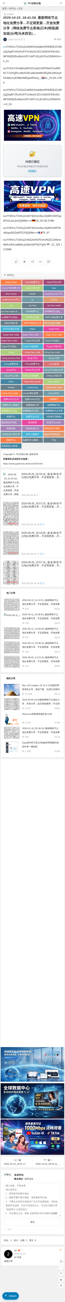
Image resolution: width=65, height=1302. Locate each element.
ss (4, 46)
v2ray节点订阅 (11, 375)
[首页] (61, 1261)
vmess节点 (53, 393)
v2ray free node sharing (54, 352)
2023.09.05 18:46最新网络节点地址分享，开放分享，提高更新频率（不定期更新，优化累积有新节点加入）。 (41, 703)
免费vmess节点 (32, 399)
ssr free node (54, 305)
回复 (19, 1257)
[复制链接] (40, 261)
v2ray (11, 352)
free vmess (11, 294)
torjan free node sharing (33, 334)
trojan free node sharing (11, 340)
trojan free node (54, 334)
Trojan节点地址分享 (11, 346)
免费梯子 (54, 399)
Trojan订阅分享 (54, 346)
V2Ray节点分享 (32, 370)
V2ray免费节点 (32, 364)
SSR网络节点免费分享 (54, 311)
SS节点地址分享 (11, 329)
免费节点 (11, 416)
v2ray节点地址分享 (53, 370)
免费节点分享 (32, 416)
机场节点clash (54, 422)
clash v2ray (11, 282)
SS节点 (12, 8)
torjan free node (11, 334)
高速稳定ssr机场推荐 (11, 446)
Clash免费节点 (32, 282)
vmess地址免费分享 (32, 393)
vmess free (32, 387)
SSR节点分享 (32, 317)
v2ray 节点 (32, 358)
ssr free (32, 305)
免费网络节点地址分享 (11, 411)
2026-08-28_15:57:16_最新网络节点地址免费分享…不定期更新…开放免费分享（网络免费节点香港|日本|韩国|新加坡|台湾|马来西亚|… (41, 564)
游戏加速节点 (32, 428)
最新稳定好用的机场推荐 (11, 422)
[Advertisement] (32, 900)
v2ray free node (32, 352)
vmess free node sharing (11, 393)
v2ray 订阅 (54, 358)
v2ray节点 (11, 370)
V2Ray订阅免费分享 (33, 375)
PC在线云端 (34, 3)
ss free (53, 299)
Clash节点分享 (54, 282)
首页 (4, 8)
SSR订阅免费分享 (54, 317)
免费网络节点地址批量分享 (33, 411)
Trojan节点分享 (32, 340)
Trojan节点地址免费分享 (54, 340)
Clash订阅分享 (32, 288)
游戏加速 (11, 428)
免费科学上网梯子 (11, 405)
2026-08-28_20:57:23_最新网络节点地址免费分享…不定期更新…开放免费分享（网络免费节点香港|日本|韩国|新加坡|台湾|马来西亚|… (41, 505)
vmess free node (54, 387)
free (54, 288)
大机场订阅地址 (54, 416)
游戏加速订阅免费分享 (54, 428)
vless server (54, 381)
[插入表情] (56, 1213)
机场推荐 (32, 422)
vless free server (32, 381)
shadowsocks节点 (11, 299)
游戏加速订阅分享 (11, 434)
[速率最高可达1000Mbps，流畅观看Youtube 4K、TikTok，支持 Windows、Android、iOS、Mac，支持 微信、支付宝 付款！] (32, 125)
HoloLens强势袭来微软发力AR (37, 714)
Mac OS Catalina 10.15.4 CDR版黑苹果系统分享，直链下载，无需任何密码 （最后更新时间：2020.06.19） (41, 689)
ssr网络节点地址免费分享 (11, 317)
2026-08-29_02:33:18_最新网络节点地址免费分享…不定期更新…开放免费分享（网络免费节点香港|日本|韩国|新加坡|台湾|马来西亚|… (41, 476)
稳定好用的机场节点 (54, 434)
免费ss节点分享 (11, 399)
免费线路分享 (32, 405)
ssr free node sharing (11, 311)
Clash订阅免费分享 (11, 288)
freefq (32, 294)
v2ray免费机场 (11, 364)
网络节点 (11, 440)
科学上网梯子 (32, 434)
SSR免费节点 (32, 311)
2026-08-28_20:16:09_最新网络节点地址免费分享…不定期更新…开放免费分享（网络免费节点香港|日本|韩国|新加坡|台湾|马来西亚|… (41, 535)
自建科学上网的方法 (33, 440)
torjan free (54, 329)
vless (11, 381)
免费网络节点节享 (54, 411)
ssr (11, 305)
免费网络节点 (54, 405)
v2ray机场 (54, 364)
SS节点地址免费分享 (54, 323)
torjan (32, 329)
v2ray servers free (11, 358)
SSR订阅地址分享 (32, 323)
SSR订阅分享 (11, 323)
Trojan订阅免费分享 (32, 346)
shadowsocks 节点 (54, 294)
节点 (54, 440)
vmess (11, 387)
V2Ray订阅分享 (54, 375)
